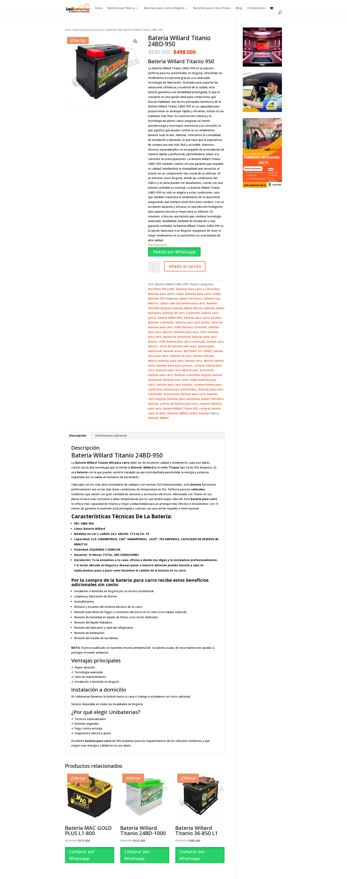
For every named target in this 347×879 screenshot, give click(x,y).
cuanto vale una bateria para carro (182, 303)
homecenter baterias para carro (184, 394)
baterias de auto (181, 356)
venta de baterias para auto (178, 346)
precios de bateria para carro (179, 403)
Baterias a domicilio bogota (193, 375)
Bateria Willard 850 (170, 318)
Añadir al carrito (185, 266)
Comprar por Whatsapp (82, 855)
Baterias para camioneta (183, 399)
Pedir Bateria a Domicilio (191, 327)
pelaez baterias (199, 413)
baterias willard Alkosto (187, 308)
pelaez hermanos (190, 298)
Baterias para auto (186, 332)
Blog (239, 8)
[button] (135, 41)
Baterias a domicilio (161, 322)
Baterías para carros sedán (202, 294)
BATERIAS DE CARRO (198, 351)
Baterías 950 (114, 30)
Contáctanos (256, 8)
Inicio (98, 8)
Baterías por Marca (121, 8)
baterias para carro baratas (174, 384)
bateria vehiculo (203, 356)
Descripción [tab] (77, 435)
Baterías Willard (158, 418)
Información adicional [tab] (111, 435)
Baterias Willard (177, 413)
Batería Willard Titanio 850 (180, 408)
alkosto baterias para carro (166, 361)
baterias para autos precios (174, 365)
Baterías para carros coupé (166, 294)
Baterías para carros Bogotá (164, 8)
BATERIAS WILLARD (161, 289)
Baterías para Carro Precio (212, 8)
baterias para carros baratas (202, 318)
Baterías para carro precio (89, 30)
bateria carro (193, 361)
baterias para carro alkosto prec (177, 370)
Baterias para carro (175, 380)
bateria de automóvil (176, 337)
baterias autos (172, 351)
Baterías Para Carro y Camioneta (197, 289)
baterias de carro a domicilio (181, 313)
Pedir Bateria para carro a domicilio (182, 341)
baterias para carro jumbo (193, 322)
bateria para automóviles (180, 389)
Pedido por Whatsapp (174, 252)
